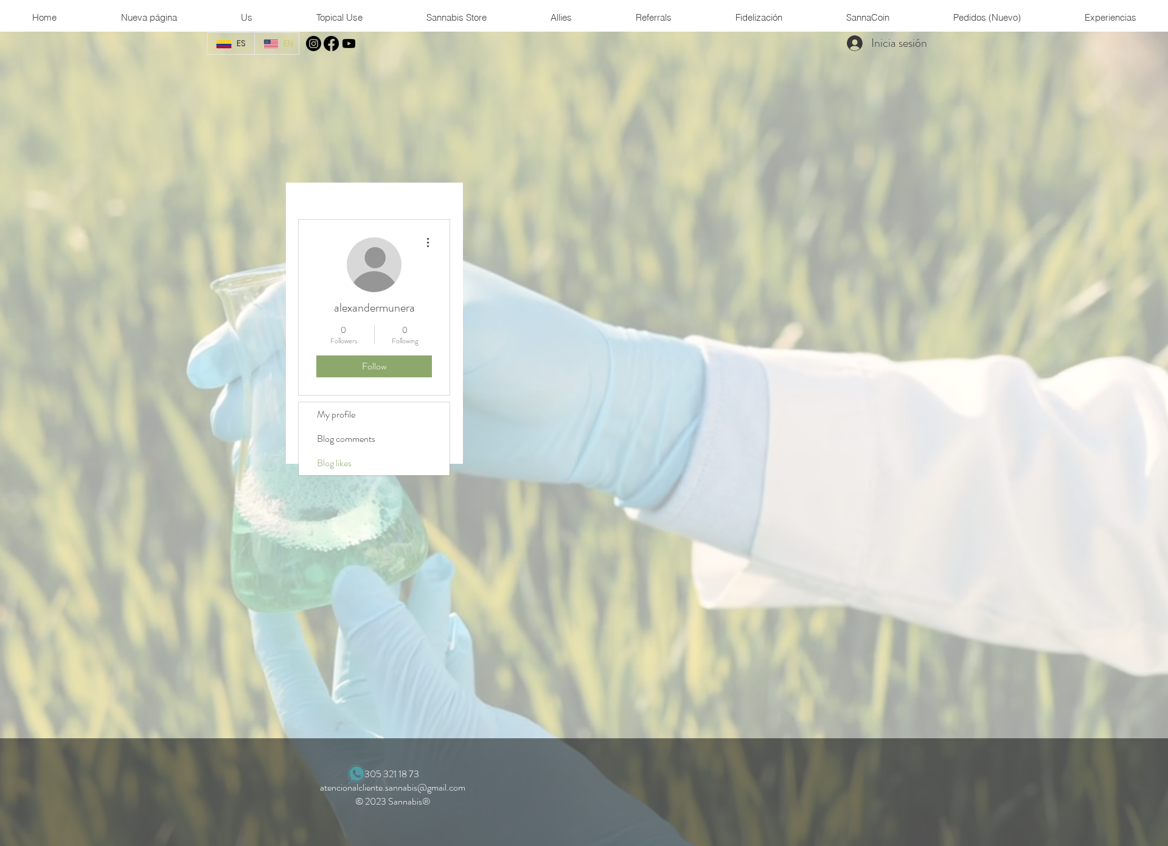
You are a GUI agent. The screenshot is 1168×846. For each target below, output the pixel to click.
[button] (246, 17)
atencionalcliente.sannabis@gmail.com (392, 787)
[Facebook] (331, 43)
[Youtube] (348, 43)
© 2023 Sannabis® (392, 801)
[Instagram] (313, 43)
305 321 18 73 (392, 774)
